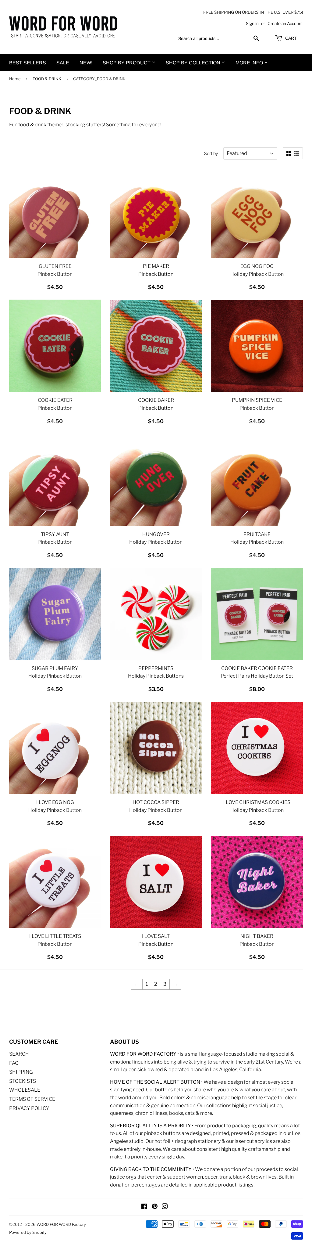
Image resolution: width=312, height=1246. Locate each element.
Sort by (211, 153)
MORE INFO (250, 62)
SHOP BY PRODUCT (127, 62)
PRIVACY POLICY (29, 1108)
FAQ (14, 1063)
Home (15, 78)
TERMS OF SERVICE (32, 1099)
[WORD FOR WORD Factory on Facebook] (144, 1207)
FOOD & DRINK (47, 78)
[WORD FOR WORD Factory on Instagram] (165, 1207)
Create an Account (285, 23)
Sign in (252, 23)
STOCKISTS (22, 1081)
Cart (290, 38)
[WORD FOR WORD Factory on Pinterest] (154, 1207)
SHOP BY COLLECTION (194, 62)
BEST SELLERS (27, 62)
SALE (62, 62)
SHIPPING (21, 1072)
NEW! (86, 62)
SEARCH (19, 1054)
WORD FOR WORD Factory (61, 1224)
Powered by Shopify (28, 1232)
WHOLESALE (24, 1090)
